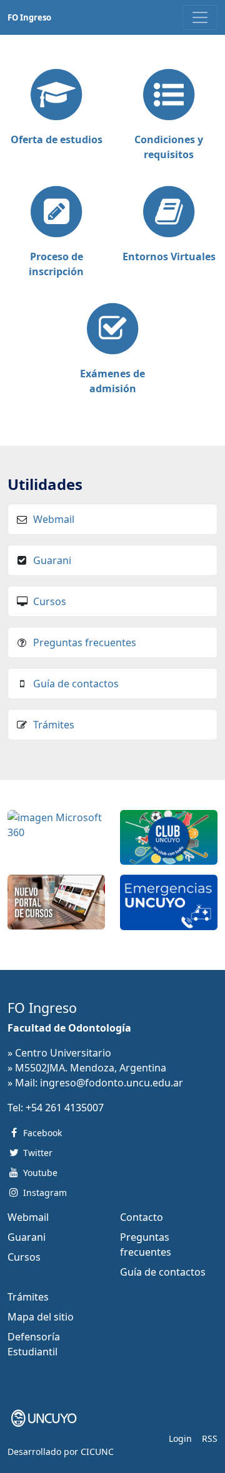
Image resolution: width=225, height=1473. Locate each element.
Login (180, 1438)
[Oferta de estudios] (56, 96)
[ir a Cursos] (56, 901)
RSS (210, 1438)
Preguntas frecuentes (84, 642)
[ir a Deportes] (169, 836)
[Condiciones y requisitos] (169, 96)
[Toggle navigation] (200, 17)
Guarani (52, 560)
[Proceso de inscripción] (56, 213)
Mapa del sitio (41, 1317)
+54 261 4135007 (65, 1107)
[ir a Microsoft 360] (56, 824)
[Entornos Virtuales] (169, 213)
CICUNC (97, 1451)
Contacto (141, 1217)
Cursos (49, 601)
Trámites (53, 725)
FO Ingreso (29, 17)
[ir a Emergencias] (169, 901)
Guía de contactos (76, 683)
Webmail (53, 519)
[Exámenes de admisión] (112, 330)
